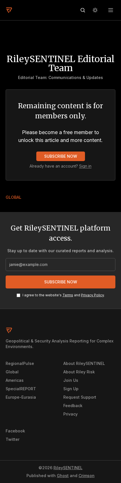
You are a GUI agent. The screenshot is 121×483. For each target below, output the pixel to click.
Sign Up (71, 388)
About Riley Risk (79, 371)
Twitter (12, 439)
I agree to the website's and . (64, 295)
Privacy (70, 414)
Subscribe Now (60, 156)
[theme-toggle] (95, 10)
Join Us (70, 380)
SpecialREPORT (21, 388)
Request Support (79, 397)
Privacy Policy (92, 295)
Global (13, 197)
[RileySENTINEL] (9, 10)
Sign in (85, 166)
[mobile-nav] (110, 10)
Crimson (87, 475)
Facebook (15, 430)
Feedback (72, 405)
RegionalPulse (20, 363)
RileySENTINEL (67, 467)
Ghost (63, 475)
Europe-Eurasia (21, 397)
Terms (67, 295)
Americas (15, 380)
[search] (82, 10)
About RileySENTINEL (84, 363)
